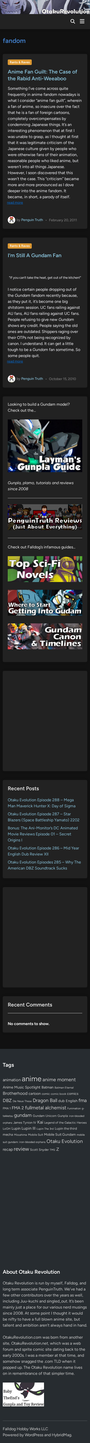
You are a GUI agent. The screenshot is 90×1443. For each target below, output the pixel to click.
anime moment (59, 1079)
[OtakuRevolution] (45, 6)
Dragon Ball (45, 1100)
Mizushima (20, 1134)
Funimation (74, 1108)
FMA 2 (18, 1107)
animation (12, 1079)
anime (32, 1078)
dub (61, 1101)
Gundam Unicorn (44, 1116)
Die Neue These (22, 1101)
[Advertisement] (45, 721)
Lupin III (29, 1128)
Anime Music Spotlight (21, 1087)
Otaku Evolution (64, 1141)
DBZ (7, 1100)
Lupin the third (66, 1128)
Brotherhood (15, 1093)
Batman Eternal (64, 1087)
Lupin (16, 1128)
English (72, 1101)
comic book (58, 1094)
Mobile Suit (35, 1134)
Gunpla (63, 1116)
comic (46, 1094)
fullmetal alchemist (45, 1108)
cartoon (34, 1093)
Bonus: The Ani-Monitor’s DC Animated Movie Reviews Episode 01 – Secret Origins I (43, 834)
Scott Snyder (39, 1149)
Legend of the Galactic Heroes (65, 1122)
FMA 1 (7, 1108)
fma (82, 1100)
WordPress (34, 1434)
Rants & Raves (20, 62)
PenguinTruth (50, 1289)
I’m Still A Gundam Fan (35, 255)
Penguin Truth (32, 220)
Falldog (71, 1283)
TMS (52, 1149)
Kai (40, 1122)
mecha (8, 1134)
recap (8, 1149)
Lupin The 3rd (45, 1128)
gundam (23, 1115)
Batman (48, 1087)
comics (72, 1094)
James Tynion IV (24, 1122)
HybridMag (61, 1434)
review (21, 1149)
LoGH (6, 1128)
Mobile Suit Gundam (60, 1134)
